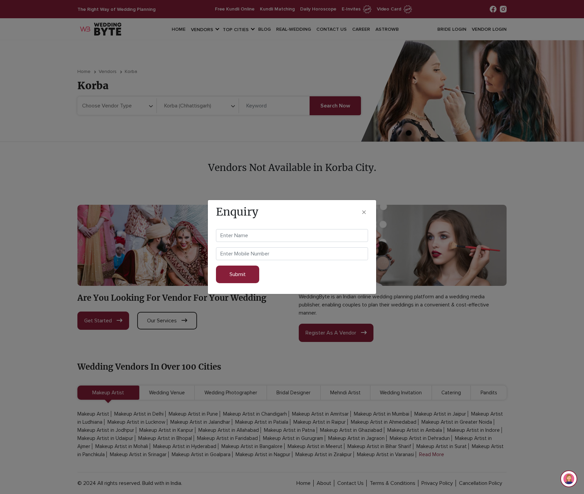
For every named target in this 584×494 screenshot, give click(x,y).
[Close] (364, 211)
